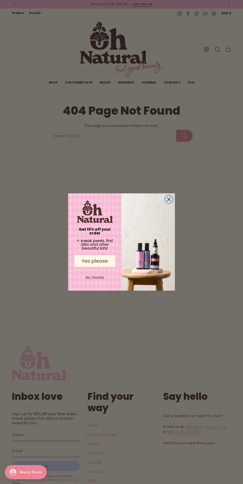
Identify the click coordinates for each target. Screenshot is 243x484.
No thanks (94, 277)
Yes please (95, 261)
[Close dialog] (169, 199)
